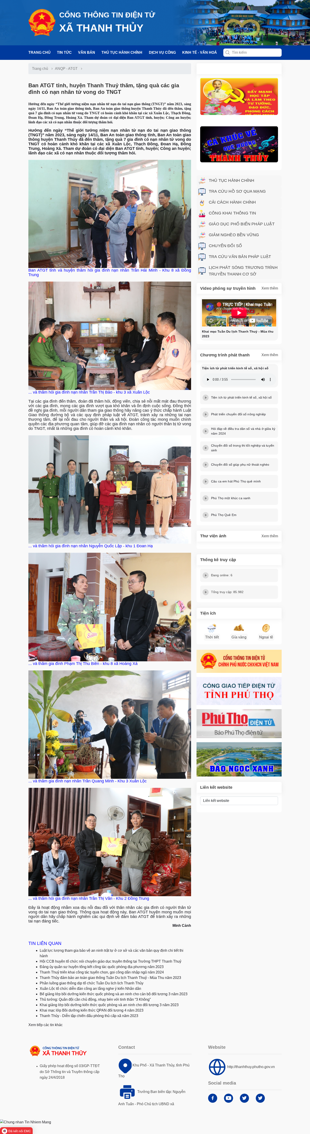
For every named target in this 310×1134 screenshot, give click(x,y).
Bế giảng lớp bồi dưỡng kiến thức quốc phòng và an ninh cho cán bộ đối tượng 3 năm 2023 (113, 994)
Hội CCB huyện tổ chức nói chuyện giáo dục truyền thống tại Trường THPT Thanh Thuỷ (110, 961)
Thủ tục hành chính (121, 52)
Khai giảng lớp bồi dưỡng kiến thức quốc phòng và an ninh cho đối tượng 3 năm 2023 (109, 1005)
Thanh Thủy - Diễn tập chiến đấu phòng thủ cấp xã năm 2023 (89, 1016)
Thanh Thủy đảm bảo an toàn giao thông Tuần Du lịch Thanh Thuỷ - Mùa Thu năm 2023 (110, 978)
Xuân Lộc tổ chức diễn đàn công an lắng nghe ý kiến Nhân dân (90, 988)
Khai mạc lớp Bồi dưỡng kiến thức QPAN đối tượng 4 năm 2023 (91, 1010)
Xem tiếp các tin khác (45, 1025)
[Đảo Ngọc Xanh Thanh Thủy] (239, 759)
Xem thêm (269, 288)
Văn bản (86, 52)
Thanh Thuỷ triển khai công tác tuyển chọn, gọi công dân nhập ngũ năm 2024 (102, 972)
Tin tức (64, 52)
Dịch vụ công (162, 52)
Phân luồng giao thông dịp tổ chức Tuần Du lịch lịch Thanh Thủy (91, 983)
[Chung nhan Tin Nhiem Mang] (25, 1122)
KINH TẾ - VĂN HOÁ (199, 52)
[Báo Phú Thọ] (239, 723)
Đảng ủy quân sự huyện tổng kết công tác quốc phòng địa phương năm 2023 (102, 967)
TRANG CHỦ (39, 52)
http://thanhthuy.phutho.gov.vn (251, 1067)
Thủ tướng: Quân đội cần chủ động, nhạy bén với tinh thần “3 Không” (95, 999)
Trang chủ (40, 69)
